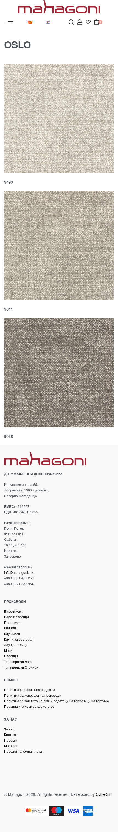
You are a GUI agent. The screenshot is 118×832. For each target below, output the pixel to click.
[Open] (88, 22)
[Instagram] (31, 766)
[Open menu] (10, 22)
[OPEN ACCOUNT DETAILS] (80, 22)
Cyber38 (103, 794)
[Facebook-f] (11, 766)
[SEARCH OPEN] (71, 22)
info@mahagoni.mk (18, 572)
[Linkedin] (52, 766)
